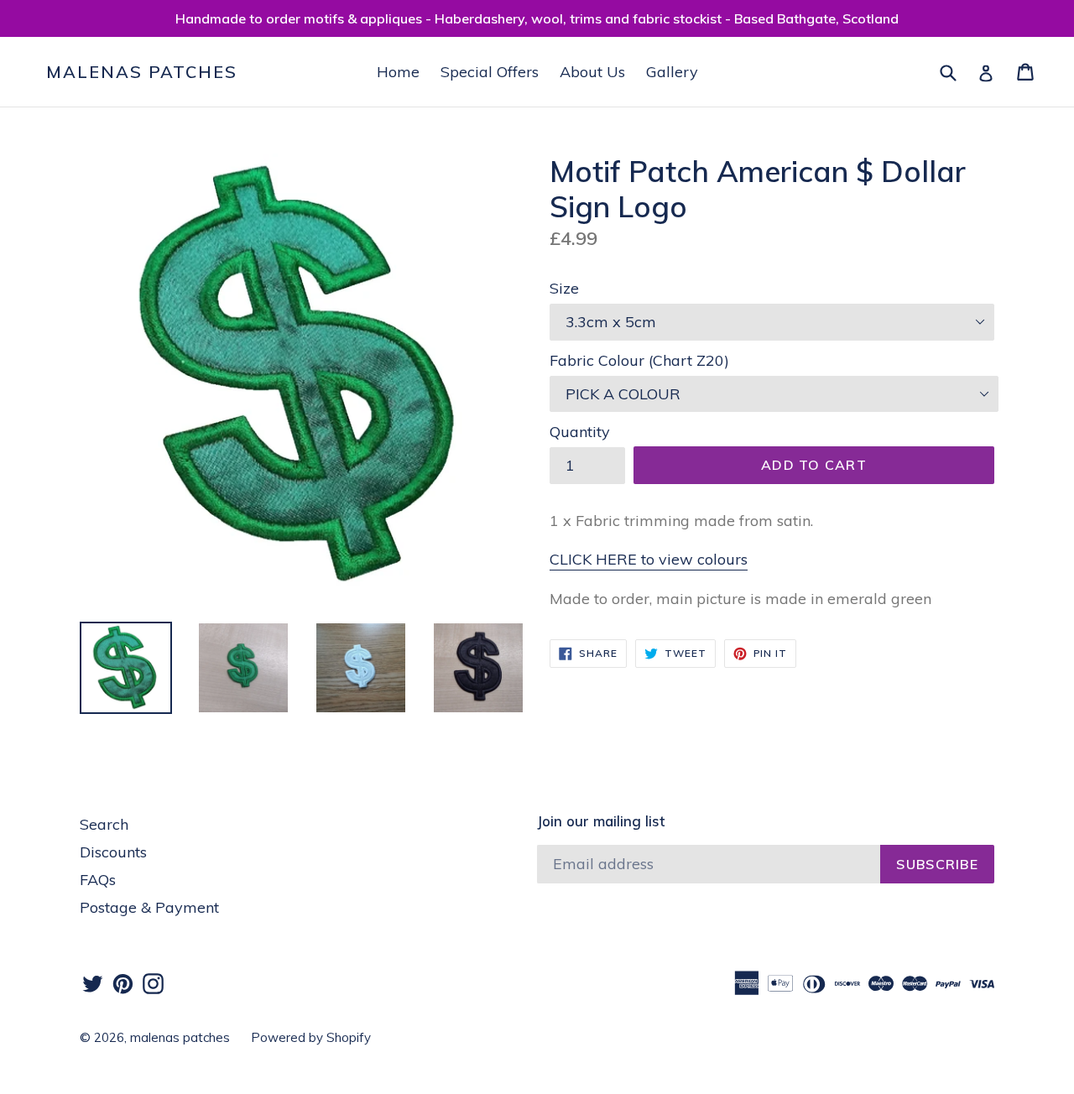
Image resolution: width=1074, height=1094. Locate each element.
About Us (592, 71)
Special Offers (490, 71)
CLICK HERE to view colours (649, 559)
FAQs (98, 879)
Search (104, 824)
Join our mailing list (601, 821)
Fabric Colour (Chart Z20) (639, 360)
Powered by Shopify (311, 1037)
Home (398, 71)
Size (564, 288)
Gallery (672, 71)
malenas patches (141, 72)
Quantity (580, 431)
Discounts (113, 852)
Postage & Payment (149, 907)
